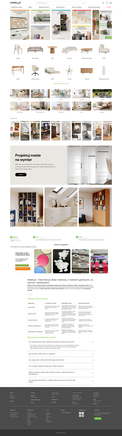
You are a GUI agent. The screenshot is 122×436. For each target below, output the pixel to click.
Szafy (94, 399)
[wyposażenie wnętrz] (40, 32)
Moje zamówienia (13, 414)
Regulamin (29, 412)
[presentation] (94, 25)
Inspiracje (29, 423)
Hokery (11, 401)
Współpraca (48, 414)
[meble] (40, 17)
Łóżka (32, 402)
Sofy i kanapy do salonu (77, 396)
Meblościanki (55, 399)
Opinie (47, 418)
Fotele (11, 395)
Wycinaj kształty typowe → (22, 265)
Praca (47, 415)
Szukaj (84, 2)
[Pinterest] (80, 416)
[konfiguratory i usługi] (20, 24)
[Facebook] (80, 413)
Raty (28, 419)
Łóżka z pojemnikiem (56, 394)
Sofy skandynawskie (76, 399)
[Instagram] (83, 413)
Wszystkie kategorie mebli (61, 83)
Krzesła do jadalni (34, 397)
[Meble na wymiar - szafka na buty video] (61, 24)
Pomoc (28, 418)
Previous (35, 261)
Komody (33, 392)
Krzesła (32, 395)
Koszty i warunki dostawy (32, 416)
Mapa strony (48, 420)
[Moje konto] (103, 3)
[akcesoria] (81, 17)
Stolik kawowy (96, 395)
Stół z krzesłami (96, 394)
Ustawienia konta (13, 415)
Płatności (29, 420)
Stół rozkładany (96, 392)
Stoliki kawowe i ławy (36, 399)
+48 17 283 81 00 (65, 412)
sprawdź (21, 174)
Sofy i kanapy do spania (77, 398)
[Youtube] (83, 416)
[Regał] (26, 207)
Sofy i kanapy (76, 395)
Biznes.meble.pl (49, 422)
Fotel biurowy (13, 397)
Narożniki (54, 402)
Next (106, 261)
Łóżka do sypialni (55, 392)
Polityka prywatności (31, 414)
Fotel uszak (12, 398)
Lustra (53, 396)
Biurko (11, 392)
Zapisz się (98, 418)
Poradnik (29, 422)
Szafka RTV (95, 396)
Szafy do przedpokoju (97, 400)
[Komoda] (61, 207)
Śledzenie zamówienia (14, 412)
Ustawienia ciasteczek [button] (14, 416)
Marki (47, 419)
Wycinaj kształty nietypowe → (22, 269)
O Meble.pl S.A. (49, 416)
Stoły (74, 402)
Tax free (28, 424)
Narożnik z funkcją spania (77, 392)
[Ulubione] (107, 3)
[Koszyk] (111, 3)
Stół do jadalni (75, 403)
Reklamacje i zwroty (31, 415)
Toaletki (95, 403)
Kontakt (47, 412)
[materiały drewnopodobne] (81, 32)
